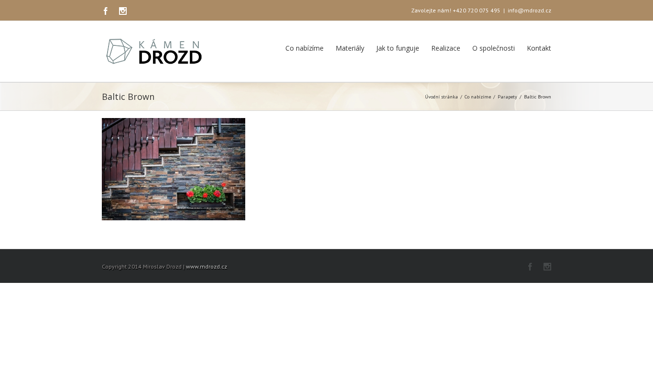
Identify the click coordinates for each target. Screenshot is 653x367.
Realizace (445, 48)
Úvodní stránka (441, 97)
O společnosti (493, 48)
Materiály (350, 48)
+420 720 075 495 (477, 10)
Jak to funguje (397, 48)
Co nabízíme (304, 48)
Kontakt (539, 48)
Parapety (507, 97)
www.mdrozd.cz (206, 266)
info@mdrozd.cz (529, 10)
